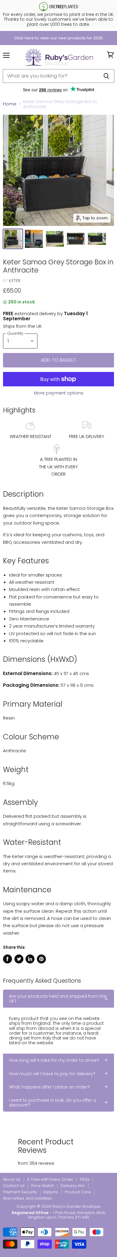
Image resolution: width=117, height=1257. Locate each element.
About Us (11, 1179)
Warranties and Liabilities (27, 1198)
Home (9, 103)
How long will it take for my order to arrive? (54, 1060)
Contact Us (14, 1186)
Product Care (78, 1192)
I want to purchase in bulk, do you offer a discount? (52, 1102)
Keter (14, 281)
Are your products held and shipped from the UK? (57, 998)
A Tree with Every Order (50, 1179)
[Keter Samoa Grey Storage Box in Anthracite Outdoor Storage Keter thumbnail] (12, 238)
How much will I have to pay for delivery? (52, 1074)
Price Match (42, 1186)
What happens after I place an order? (49, 1087)
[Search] (106, 76)
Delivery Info (73, 1186)
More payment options (58, 393)
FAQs (84, 1179)
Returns (51, 1192)
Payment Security (20, 1192)
